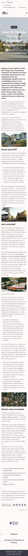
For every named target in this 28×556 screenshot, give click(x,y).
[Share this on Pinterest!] (22, 505)
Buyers (14, 27)
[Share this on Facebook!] (14, 505)
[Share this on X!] (17, 505)
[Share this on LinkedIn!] (19, 505)
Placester (18, 554)
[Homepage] (5, 13)
